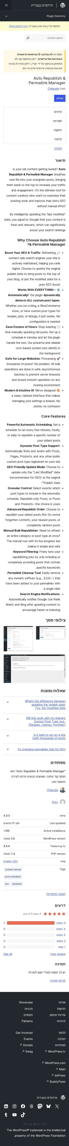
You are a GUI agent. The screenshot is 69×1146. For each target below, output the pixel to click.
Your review (57, 954)
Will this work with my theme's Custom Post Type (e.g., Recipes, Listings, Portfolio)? (45, 721)
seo (7, 884)
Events (28, 1039)
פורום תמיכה (57, 980)
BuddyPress (55, 1081)
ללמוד (61, 1032)
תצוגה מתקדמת (55, 894)
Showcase (26, 1002)
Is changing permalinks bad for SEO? (41, 749)
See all (8, 954)
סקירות (57, 121)
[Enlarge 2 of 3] (28, 630)
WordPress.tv (54, 1051)
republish (17, 884)
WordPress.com (53, 1063)
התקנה (58, 130)
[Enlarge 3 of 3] (60, 659)
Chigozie (53, 88)
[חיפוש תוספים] (27, 37)
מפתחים (60, 1045)
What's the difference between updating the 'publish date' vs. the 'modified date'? (45, 705)
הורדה (59, 98)
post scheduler (13, 876)
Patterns (27, 1021)
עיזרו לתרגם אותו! (18, 26)
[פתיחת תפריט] (5, 5)
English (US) (11, 861)
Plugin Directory (56, 15)
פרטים (58, 111)
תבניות (29, 1008)
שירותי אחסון (57, 1015)
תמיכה (58, 148)
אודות (62, 1002)
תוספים (28, 1015)
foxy (55, 802)
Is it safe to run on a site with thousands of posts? (48, 736)
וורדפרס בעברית (47, 1097)
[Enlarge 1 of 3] (60, 630)
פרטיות (61, 1021)
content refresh (13, 869)
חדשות (61, 1008)
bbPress (58, 1075)
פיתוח (58, 139)
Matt (60, 1069)
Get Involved (24, 1032)
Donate (26, 1045)
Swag (27, 1051)
